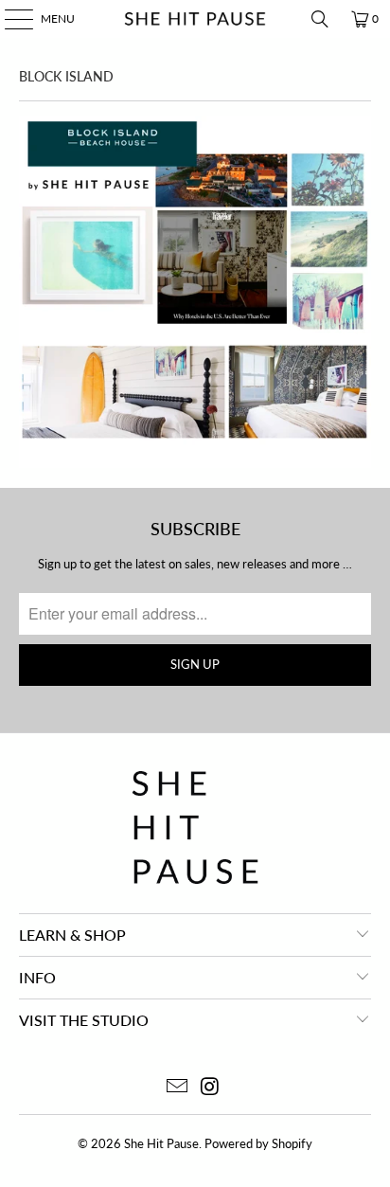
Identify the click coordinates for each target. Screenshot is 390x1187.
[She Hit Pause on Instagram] (210, 1087)
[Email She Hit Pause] (178, 1087)
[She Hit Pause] (195, 19)
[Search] (320, 19)
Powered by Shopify (258, 1143)
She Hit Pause (161, 1143)
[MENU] (9, 19)
